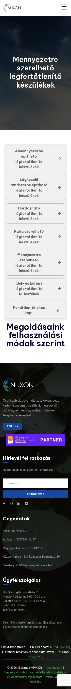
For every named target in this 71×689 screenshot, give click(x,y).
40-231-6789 (59, 647)
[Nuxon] (12, 8)
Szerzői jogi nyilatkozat (19, 672)
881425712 (36, 657)
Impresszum (54, 667)
